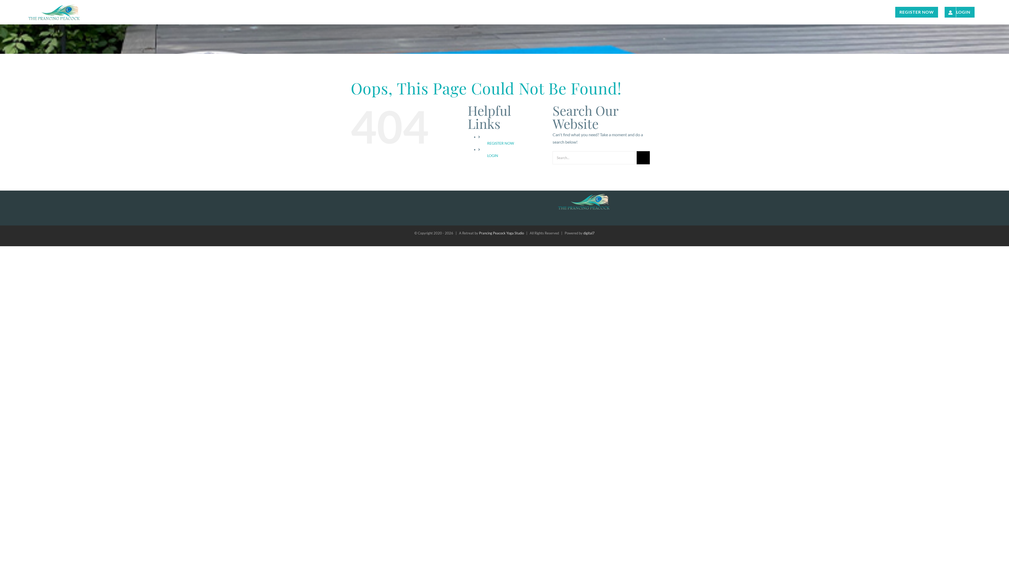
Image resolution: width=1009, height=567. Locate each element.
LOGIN (492, 155)
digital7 (589, 233)
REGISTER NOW (500, 143)
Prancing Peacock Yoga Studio (501, 233)
